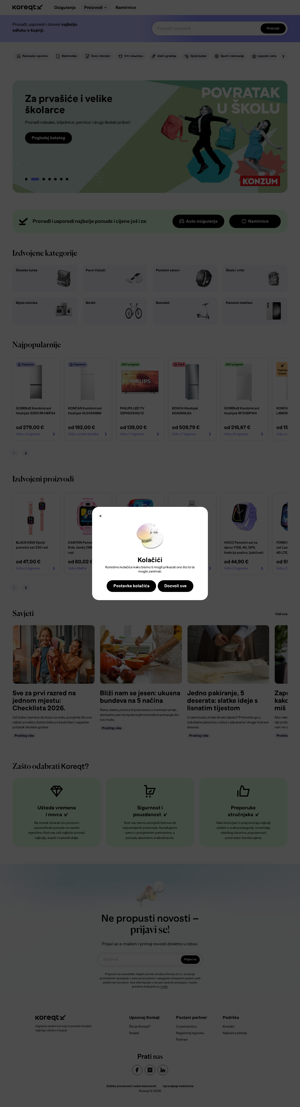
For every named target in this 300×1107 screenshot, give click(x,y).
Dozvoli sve (175, 585)
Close (100, 515)
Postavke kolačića (131, 585)
